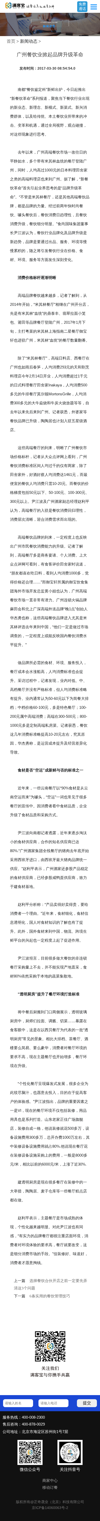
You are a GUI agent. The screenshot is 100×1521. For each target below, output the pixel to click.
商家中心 (50, 1481)
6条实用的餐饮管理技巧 (49, 1296)
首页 (11, 41)
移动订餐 (50, 1487)
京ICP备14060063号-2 (50, 1508)
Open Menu (93, 7)
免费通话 (82, 6)
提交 (87, 1403)
